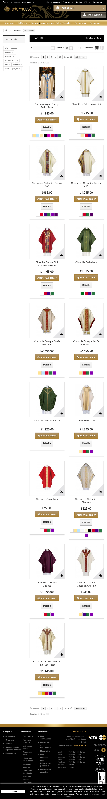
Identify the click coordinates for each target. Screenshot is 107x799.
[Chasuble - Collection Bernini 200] (47, 162)
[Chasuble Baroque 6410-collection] (86, 320)
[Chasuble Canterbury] (47, 478)
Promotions (95, 23)
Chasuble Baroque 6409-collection (47, 343)
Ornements (9, 23)
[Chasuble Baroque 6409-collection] (47, 320)
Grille (97, 50)
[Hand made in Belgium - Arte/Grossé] (101, 780)
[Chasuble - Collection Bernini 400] (86, 162)
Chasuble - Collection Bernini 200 (47, 185)
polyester (16, 69)
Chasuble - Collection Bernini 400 (86, 185)
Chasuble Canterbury (47, 499)
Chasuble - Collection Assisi (86, 104)
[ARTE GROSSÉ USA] (17, 9)
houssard (9, 60)
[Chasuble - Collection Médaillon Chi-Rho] (86, 562)
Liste (102, 50)
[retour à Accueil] (6, 30)
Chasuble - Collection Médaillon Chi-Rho (86, 584)
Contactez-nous (53, 2)
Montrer (60, 48)
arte (6, 48)
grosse (14, 48)
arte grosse (9, 56)
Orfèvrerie (22, 23)
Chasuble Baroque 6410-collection (86, 343)
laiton (7, 65)
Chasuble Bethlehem (86, 262)
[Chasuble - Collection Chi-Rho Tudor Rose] (47, 641)
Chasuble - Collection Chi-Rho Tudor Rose (47, 663)
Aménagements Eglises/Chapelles (56, 23)
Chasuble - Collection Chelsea (47, 584)
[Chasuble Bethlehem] (86, 241)
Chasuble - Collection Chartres (86, 501)
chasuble (9, 52)
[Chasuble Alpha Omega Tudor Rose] (47, 83)
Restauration (80, 23)
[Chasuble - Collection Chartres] (86, 478)
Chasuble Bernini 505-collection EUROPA (47, 264)
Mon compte (95, 14)
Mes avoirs (45, 751)
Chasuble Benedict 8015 (47, 420)
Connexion (97, 2)
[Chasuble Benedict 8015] (47, 400)
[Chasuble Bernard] (86, 400)
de (17, 60)
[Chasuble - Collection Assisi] (86, 83)
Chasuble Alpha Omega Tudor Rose (47, 106)
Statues (34, 23)
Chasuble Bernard (86, 420)
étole (7, 69)
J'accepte (13, 791)
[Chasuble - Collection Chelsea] (47, 562)
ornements (17, 65)
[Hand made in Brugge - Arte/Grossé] (99, 763)
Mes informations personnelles (45, 763)
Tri (31, 48)
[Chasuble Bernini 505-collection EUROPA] (47, 241)
